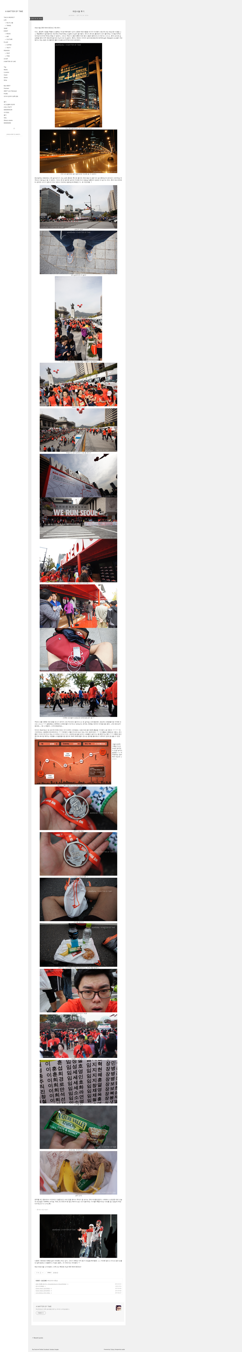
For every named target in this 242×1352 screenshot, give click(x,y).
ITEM (8, 56)
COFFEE (8, 45)
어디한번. (6, 112)
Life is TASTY (8, 107)
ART (7, 36)
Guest (5, 75)
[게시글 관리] (43, 1272)
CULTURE (9, 39)
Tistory (112, 1349)
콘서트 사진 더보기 (42, 1209)
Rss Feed (34, 1349)
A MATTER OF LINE (10, 61)
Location (6, 72)
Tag (5, 67)
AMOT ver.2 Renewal (10, 91)
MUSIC (8, 33)
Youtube (52, 1349)
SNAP (5, 28)
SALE (8, 53)
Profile (6, 93)
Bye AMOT (7, 85)
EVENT (6, 31)
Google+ (56, 1349)
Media (6, 69)
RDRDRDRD (7, 123)
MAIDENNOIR (8, 109)
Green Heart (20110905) (43, 1290)
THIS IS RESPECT (9, 17)
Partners (6, 88)
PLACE (6, 42)
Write (5, 80)
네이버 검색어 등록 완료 (11, 96)
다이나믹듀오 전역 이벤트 (43, 1293)
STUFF (6, 59)
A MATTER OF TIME (14, 11)
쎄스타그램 (9, 22)
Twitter (41, 1349)
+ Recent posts (37, 1338)
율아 (5, 102)
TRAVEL (8, 25)
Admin (6, 77)
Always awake (8, 120)
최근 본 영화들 (40, 1286)
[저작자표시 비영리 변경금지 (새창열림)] (55, 1272)
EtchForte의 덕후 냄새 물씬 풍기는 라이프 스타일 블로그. (53, 1309)
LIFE (5, 20)
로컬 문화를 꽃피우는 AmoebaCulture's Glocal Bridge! (51, 1284)
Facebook (46, 1349)
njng (5, 117)
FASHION (7, 50)
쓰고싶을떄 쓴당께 (9, 104)
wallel (123, 1349)
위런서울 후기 (78, 11)
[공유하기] (40, 1272)
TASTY (8, 47)
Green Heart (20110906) (43, 1288)
